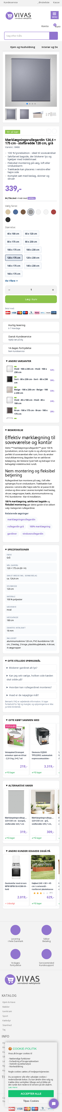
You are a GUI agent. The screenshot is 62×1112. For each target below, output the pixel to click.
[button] (27, 103)
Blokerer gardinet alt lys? (23, 667)
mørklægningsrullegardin (21, 519)
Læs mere (12, 1087)
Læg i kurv (31, 299)
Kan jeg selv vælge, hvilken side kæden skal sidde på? (30, 677)
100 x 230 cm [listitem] (32, 249)
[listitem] (8, 212)
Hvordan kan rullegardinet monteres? (30, 687)
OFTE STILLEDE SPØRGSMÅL (24, 660)
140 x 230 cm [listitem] (32, 265)
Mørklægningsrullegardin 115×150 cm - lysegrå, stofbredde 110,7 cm (16, 821)
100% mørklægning (40, 526)
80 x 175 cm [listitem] (13, 241)
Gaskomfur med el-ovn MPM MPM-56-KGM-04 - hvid (16, 886)
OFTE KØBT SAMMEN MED (23, 720)
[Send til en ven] (49, 131)
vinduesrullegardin (33, 533)
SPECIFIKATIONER (18, 549)
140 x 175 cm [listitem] (13, 265)
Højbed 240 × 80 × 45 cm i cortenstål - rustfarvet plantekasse (42, 886)
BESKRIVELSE (15, 430)
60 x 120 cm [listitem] (31, 233)
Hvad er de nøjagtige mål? (24, 695)
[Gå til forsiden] (6, 47)
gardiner (12, 533)
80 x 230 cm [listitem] (31, 241)
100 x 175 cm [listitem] (13, 249)
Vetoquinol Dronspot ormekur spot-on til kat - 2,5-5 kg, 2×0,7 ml (15, 755)
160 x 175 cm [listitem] (13, 273)
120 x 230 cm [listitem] (32, 257)
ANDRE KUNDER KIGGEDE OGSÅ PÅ (29, 851)
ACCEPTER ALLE (31, 1093)
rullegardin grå (15, 526)
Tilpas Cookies (31, 1100)
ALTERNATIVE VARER (20, 785)
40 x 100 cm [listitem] (13, 233)
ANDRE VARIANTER (19, 361)
